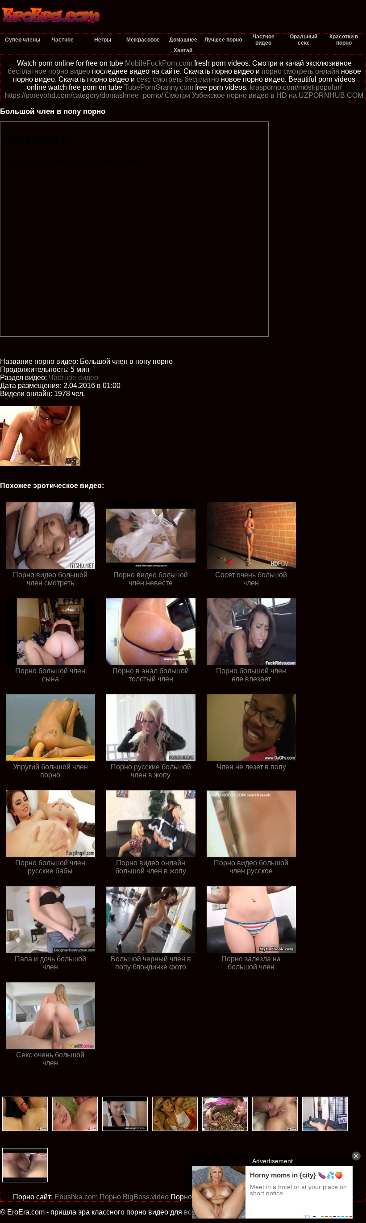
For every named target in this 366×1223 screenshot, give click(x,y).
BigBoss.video (146, 1197)
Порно (110, 1197)
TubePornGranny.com (158, 87)
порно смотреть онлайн (300, 71)
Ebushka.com (76, 1197)
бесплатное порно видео (49, 71)
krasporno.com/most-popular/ (295, 87)
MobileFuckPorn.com (158, 63)
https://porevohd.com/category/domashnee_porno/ (84, 95)
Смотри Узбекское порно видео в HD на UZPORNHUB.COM (264, 95)
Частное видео (73, 377)
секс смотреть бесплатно (178, 79)
